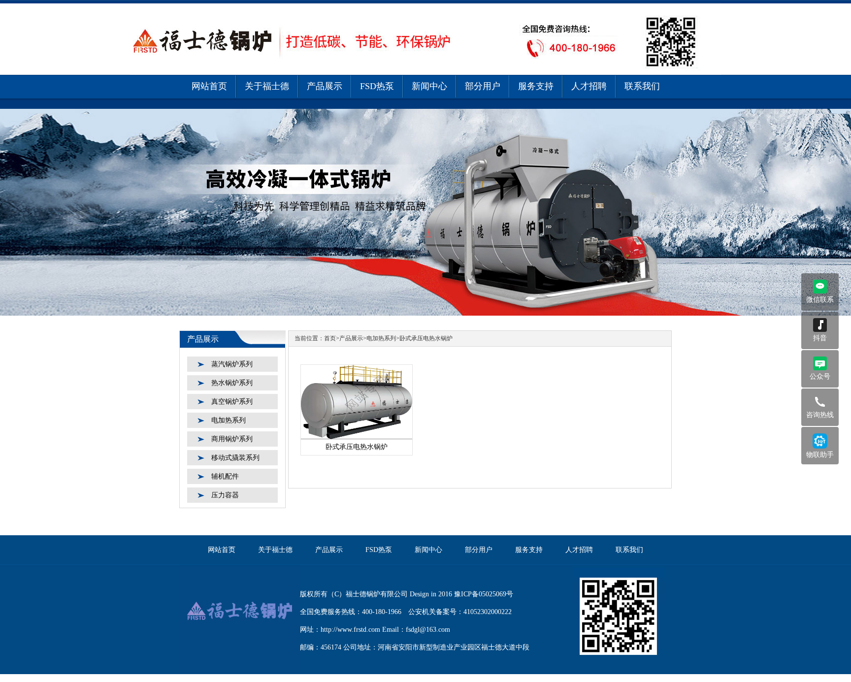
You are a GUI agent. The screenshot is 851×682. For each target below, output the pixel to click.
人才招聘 (589, 86)
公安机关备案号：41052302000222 (460, 612)
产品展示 (324, 86)
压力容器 (225, 495)
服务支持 (536, 86)
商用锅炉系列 (232, 439)
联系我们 (642, 86)
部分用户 (482, 86)
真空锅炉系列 (232, 401)
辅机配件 (225, 476)
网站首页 (209, 86)
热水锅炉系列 (232, 383)
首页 (330, 338)
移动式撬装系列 (235, 457)
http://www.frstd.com (350, 629)
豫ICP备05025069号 (483, 594)
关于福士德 (267, 86)
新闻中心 (429, 86)
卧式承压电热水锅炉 (426, 338)
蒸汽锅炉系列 (232, 364)
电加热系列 (228, 420)
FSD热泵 (377, 86)
